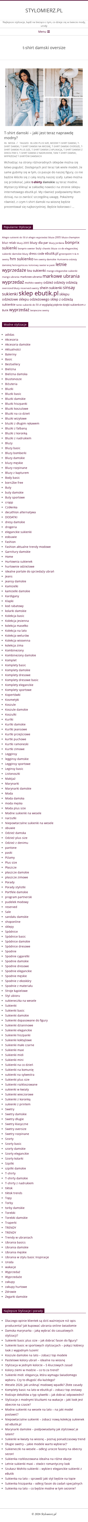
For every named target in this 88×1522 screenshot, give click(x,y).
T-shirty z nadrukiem (19, 1183)
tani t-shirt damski (64, 152)
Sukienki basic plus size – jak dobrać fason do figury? (41, 1340)
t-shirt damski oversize (66, 146)
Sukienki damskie (17, 1015)
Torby (9, 1203)
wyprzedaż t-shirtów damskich (23, 156)
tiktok (8, 1188)
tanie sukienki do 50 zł (28, 304)
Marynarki (12, 783)
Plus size (11, 862)
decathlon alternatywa (20, 512)
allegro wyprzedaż (37, 237)
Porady (10, 882)
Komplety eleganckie (19, 685)
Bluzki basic (13, 394)
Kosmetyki (12, 700)
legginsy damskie (17, 759)
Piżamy (10, 857)
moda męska (14, 803)
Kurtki (9, 719)
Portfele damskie (16, 892)
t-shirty (37, 182)
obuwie (10, 828)
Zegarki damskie (16, 1297)
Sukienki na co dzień (19, 1065)
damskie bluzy (20, 253)
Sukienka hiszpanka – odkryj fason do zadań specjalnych (43, 1483)
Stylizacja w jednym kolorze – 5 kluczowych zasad (38, 1365)
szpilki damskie (15, 1168)
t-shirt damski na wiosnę (35, 146)
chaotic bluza (49, 248)
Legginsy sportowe (17, 764)
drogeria (11, 527)
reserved (11, 907)
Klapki (9, 601)
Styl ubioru (12, 996)
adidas (9, 335)
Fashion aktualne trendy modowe (28, 547)
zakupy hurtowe (16, 1287)
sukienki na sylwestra (19, 1075)
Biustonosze (13, 379)
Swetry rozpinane (17, 1134)
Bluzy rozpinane (16, 468)
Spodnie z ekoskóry (18, 981)
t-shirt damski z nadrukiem (35, 152)
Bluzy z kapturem (17, 473)
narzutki (10, 818)
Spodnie (10, 951)
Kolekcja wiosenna (17, 640)
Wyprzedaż (12, 1272)
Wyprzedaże (13, 1277)
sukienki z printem (17, 1104)
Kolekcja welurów (17, 635)
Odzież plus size (16, 838)
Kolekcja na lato (16, 631)
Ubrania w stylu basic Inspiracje (27, 1257)
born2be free (14, 483)
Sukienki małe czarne (19, 1045)
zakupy (10, 1282)
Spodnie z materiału (19, 986)
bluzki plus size (39, 143)
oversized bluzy (11, 288)
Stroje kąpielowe (16, 991)
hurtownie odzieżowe (19, 566)
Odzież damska (15, 833)
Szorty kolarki (14, 1158)
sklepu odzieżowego (34, 299)
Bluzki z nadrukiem (18, 438)
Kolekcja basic (14, 616)
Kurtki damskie (15, 724)
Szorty (9, 1139)
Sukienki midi (14, 1055)
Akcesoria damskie (17, 344)
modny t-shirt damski (63, 143)
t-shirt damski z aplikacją (47, 149)
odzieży (59, 282)
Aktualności (13, 349)
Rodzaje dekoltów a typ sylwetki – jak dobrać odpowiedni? (44, 1395)
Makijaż (10, 779)
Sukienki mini (14, 1060)
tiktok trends (13, 1193)
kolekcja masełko (16, 626)
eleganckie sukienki (18, 532)
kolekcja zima (14, 645)
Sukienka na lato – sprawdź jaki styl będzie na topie (40, 1478)
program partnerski (18, 897)
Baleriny (10, 354)
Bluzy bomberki (15, 453)
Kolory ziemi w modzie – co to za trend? (32, 1370)
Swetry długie (14, 1119)
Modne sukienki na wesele (23, 813)
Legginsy (11, 754)
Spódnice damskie (17, 941)
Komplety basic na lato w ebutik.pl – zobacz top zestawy (43, 1390)
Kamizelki (11, 586)
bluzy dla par (39, 243)
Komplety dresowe (17, 675)
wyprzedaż (19, 309)
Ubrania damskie (16, 1247)
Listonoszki (12, 774)
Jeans (8, 576)
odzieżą (71, 282)
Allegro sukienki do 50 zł (15, 237)
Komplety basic (15, 665)
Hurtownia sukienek (18, 561)
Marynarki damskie (18, 788)
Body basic (12, 478)
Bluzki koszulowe (16, 409)
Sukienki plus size (17, 1079)
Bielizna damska (16, 374)
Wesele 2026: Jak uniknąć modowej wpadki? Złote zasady (43, 1385)
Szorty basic (13, 1144)
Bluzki (9, 389)
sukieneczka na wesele (20, 1001)
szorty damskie (15, 1149)
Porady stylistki (15, 887)
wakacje (10, 1267)
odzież (48, 282)
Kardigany (12, 596)
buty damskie (14, 492)
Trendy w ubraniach (19, 1237)
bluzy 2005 (23, 243)
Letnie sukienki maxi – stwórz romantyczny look (37, 1464)
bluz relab (9, 243)
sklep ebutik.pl (39, 293)
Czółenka (11, 507)
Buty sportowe (15, 497)
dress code (36, 253)
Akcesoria (11, 339)
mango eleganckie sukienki (62, 271)
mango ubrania (10, 277)
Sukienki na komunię (19, 1070)
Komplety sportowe (18, 690)
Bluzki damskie (15, 399)
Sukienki (11, 1005)
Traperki (11, 1223)
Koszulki (10, 714)
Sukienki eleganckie (18, 1030)
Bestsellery (12, 364)
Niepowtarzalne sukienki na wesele (29, 823)
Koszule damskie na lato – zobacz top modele (36, 1355)
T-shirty (10, 1173)
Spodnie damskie (17, 961)
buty (39, 248)
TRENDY (10, 1227)
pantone (11, 848)
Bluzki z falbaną (16, 428)
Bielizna (10, 369)
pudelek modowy (16, 902)
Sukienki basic (15, 1010)
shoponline (12, 922)
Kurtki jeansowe (16, 729)
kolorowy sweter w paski (42, 265)
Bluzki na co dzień (17, 413)
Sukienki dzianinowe (19, 1025)
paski (8, 853)
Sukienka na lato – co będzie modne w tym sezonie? (40, 1488)
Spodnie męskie (16, 976)
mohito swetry (34, 283)
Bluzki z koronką (16, 433)
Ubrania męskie (16, 1252)
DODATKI (11, 517)
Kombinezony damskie (20, 655)
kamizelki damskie (17, 591)
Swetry (9, 1109)
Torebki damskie (16, 1218)
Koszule (10, 705)
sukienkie (8, 304)
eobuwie (11, 537)
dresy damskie (15, 522)
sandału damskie (16, 917)
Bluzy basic (12, 448)
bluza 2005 (54, 237)
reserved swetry (29, 288)
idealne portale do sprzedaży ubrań (29, 571)
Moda (11, 143)
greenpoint (65, 253)
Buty (8, 487)
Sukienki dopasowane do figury (26, 1020)
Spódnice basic (15, 936)
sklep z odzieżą (61, 299)
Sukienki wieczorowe (19, 1094)
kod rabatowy (14, 606)
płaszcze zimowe (16, 877)
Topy (8, 1198)
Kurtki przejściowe (17, 734)
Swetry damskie (16, 1114)
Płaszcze (11, 867)
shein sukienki (51, 287)
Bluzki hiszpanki (16, 404)
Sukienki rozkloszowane (21, 1084)
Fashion (10, 542)
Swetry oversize (15, 1129)
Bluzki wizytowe (16, 418)
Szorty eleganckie (17, 1153)
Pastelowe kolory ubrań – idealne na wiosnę (35, 1360)
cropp (9, 502)
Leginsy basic (14, 769)
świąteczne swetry (39, 310)
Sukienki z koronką (17, 1099)
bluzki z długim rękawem (22, 423)
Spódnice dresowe (17, 946)
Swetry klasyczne (16, 1124)
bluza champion (71, 237)
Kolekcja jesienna (17, 621)
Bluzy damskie (15, 458)
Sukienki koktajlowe (18, 1040)
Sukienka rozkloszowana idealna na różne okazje (38, 1459)
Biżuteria (11, 384)
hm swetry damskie (45, 259)
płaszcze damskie (17, 872)
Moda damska (14, 798)
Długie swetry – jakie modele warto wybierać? (36, 1444)
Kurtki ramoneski (16, 744)
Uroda (9, 1262)
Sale (8, 912)
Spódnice (11, 931)
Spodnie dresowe (17, 966)
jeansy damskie (15, 581)
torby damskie (15, 1208)
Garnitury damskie (17, 552)
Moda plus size (15, 808)
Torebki (10, 1213)
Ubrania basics (15, 1242)
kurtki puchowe (15, 739)
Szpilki (9, 1163)
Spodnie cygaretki (17, 956)
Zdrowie (10, 1292)
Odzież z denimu (16, 843)
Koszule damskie (16, 709)
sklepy (9, 927)
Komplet (11, 660)
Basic (8, 359)
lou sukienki (36, 270)
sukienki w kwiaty (17, 1089)
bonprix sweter (26, 248)
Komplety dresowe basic (21, 680)
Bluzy (8, 443)
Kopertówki (12, 695)
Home (9, 557)
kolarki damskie (15, 611)
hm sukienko (21, 258)
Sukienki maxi (14, 1050)
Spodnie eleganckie (18, 971)
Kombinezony (14, 650)
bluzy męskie (14, 463)
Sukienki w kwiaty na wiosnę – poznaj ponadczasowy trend (45, 1439)
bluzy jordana (56, 243)
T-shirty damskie (16, 1178)
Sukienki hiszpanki (17, 1035)
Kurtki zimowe (15, 749)
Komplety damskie (17, 670)
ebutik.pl (51, 253)
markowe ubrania (31, 277)
